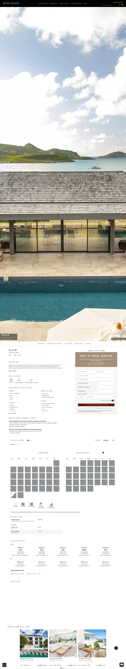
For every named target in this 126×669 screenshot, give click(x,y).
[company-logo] (11, 3)
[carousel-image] (34, 643)
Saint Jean (6, 337)
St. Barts (13, 337)
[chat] (122, 665)
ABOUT (85, 3)
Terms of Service (108, 408)
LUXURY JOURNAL (64, 3)
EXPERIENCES (53, 3)
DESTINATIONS (43, 3)
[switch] (113, 400)
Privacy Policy (100, 408)
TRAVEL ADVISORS (76, 3)
